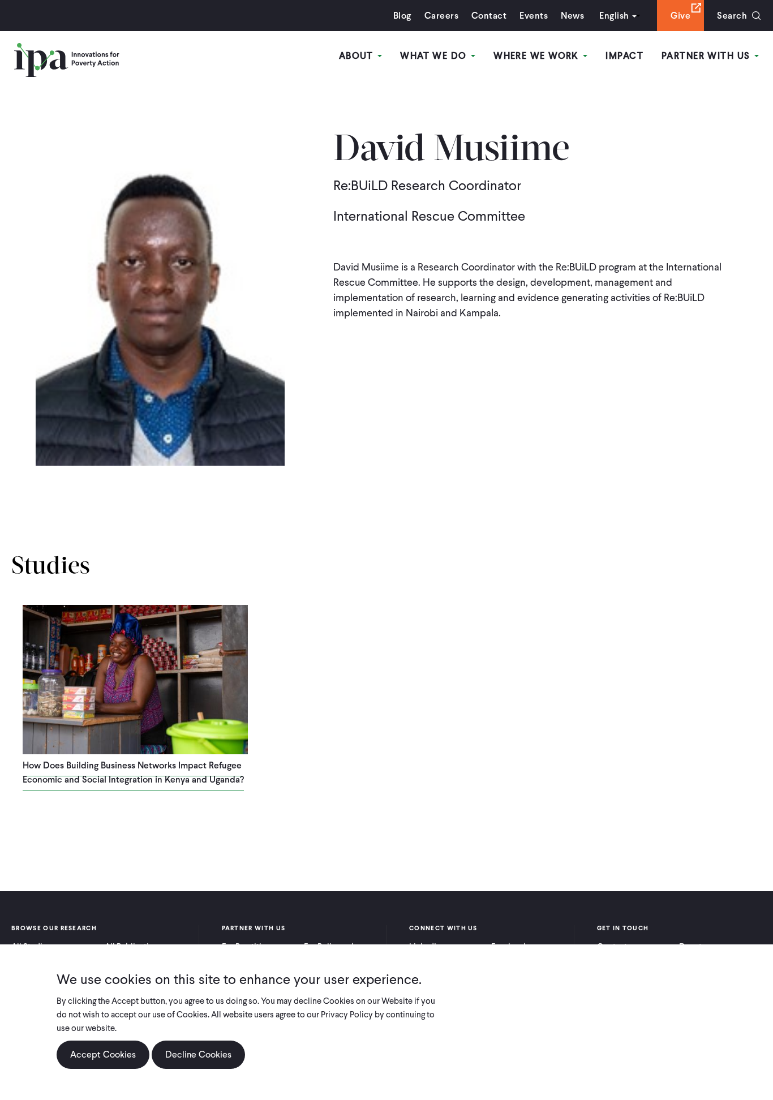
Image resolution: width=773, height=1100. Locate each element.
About (358, 56)
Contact (488, 16)
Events (533, 16)
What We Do (435, 56)
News (572, 16)
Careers (441, 16)
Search (732, 16)
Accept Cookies (103, 1054)
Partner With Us (707, 56)
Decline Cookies (198, 1054)
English (614, 16)
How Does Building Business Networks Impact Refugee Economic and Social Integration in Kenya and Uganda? (133, 772)
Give (680, 16)
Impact (624, 56)
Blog (402, 16)
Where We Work (537, 56)
